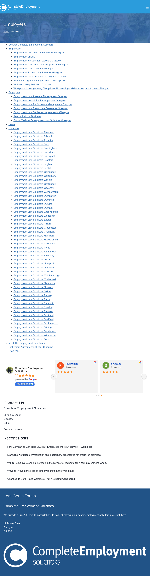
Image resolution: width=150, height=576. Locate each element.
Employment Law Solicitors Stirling (32, 327)
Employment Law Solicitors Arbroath (33, 136)
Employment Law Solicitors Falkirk (32, 223)
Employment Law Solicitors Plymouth (33, 303)
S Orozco (116, 363)
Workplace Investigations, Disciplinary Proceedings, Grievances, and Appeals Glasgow (61, 88)
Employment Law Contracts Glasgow (33, 68)
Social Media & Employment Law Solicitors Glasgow (42, 120)
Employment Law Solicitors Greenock (34, 231)
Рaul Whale (72, 363)
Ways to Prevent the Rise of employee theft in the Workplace (41, 470)
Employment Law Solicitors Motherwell (34, 279)
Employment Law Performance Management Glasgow (42, 104)
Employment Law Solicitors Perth (31, 299)
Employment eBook (24, 56)
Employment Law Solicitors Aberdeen (33, 132)
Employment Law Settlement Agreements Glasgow (41, 112)
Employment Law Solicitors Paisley (32, 295)
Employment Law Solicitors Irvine (31, 247)
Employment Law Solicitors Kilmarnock (34, 251)
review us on (23, 384)
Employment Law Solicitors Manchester (35, 271)
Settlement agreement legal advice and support (39, 80)
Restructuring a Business (27, 116)
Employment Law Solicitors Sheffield (33, 319)
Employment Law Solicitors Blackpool (34, 156)
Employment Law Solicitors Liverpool (33, 263)
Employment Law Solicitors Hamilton (33, 235)
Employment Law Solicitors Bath (31, 144)
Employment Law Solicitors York (31, 339)
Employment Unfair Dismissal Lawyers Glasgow (39, 76)
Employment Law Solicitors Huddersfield (35, 239)
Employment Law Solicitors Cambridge (34, 172)
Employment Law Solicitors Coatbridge (34, 184)
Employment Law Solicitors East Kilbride (35, 211)
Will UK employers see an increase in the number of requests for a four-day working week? (57, 463)
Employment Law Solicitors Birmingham (35, 148)
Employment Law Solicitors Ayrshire (33, 140)
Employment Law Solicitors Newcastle (34, 283)
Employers (14, 92)
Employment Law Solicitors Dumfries (33, 199)
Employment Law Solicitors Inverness (34, 243)
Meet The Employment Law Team (26, 343)
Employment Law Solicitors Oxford (32, 291)
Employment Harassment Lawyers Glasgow (37, 60)
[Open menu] (147, 7)
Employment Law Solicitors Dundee (32, 204)
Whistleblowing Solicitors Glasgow (32, 84)
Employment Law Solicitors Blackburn (34, 152)
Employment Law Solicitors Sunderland (34, 331)
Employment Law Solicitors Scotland (33, 315)
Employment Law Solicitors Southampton (35, 323)
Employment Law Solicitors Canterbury (34, 176)
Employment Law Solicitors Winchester (34, 335)
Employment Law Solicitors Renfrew (33, 311)
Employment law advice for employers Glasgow (39, 100)
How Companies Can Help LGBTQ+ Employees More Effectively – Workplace (49, 446)
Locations (13, 128)
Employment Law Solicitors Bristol (32, 168)
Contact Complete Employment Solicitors (30, 44)
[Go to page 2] (101, 395)
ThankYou (13, 351)
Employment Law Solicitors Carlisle (32, 180)
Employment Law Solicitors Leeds (32, 259)
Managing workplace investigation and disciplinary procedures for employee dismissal (54, 455)
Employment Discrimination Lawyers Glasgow (38, 52)
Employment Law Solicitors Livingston (34, 267)
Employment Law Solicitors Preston (32, 307)
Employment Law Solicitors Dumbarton (34, 195)
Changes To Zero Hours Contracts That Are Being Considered (41, 479)
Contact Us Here (13, 429)
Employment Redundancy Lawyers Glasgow (37, 72)
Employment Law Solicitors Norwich (33, 287)
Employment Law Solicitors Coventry (33, 188)
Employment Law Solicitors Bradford (33, 160)
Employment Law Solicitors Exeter (32, 219)
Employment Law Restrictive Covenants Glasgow (40, 108)
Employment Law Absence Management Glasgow (40, 96)
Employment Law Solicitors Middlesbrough (36, 275)
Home (11, 124)
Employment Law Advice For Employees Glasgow (40, 64)
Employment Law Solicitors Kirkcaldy (33, 255)
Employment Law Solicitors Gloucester (34, 227)
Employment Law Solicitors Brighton (33, 164)
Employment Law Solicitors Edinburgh (34, 215)
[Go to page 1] (98, 395)
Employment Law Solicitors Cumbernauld (35, 192)
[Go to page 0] (96, 395)
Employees (14, 48)
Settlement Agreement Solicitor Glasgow (30, 347)
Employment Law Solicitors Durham (33, 207)
